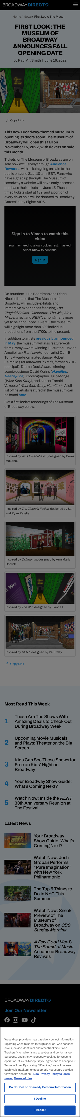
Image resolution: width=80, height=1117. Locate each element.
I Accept (40, 1109)
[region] (40, 1072)
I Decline (40, 1098)
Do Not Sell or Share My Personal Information (40, 1087)
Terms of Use (23, 1078)
